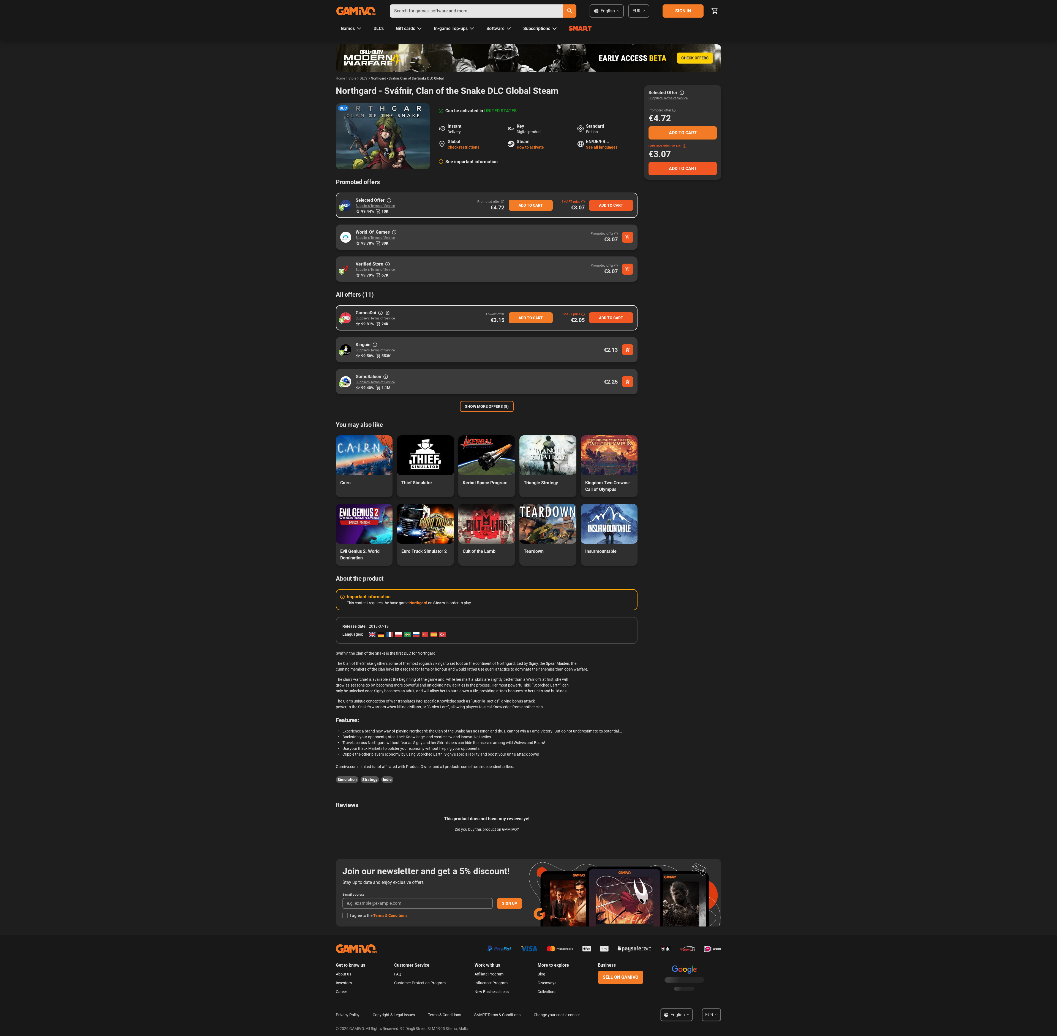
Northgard (418, 603)
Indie (387, 779)
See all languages (601, 147)
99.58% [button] (367, 356)
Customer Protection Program (420, 983)
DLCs (363, 78)
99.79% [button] (367, 275)
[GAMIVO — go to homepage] (356, 11)
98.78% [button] (367, 243)
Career (341, 991)
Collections (547, 991)
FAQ (397, 974)
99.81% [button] (367, 324)
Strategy (369, 779)
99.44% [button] (367, 211)
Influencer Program (491, 983)
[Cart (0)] (714, 11)
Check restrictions (463, 147)
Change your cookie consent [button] (558, 1015)
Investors (344, 983)
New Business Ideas (492, 991)
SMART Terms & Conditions (497, 1015)
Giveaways (547, 983)
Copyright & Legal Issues (394, 1015)
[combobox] (476, 11)
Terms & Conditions (390, 915)
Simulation (347, 779)
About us (343, 974)
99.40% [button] (367, 388)
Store (352, 78)
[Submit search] (569, 11)
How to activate (530, 147)
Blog (541, 974)
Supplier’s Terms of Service (375, 206)
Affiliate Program (489, 974)
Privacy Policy (347, 1015)
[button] (345, 205)
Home (340, 78)
